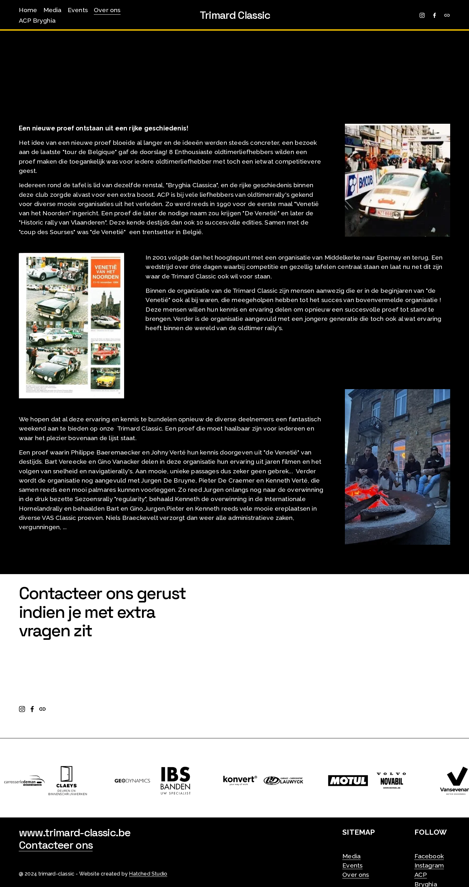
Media (52, 10)
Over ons (107, 10)
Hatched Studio (148, 874)
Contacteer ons (56, 845)
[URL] (447, 15)
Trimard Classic (235, 15)
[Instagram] (422, 15)
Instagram (429, 865)
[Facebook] (434, 15)
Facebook (429, 856)
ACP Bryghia (37, 20)
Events (78, 10)
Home (28, 10)
